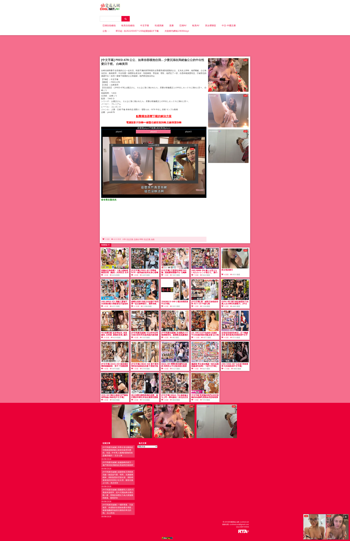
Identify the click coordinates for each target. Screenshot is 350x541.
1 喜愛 (166, 275)
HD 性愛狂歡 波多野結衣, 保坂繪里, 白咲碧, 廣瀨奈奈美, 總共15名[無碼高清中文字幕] (114, 334)
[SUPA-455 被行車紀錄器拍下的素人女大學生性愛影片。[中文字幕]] (235, 299)
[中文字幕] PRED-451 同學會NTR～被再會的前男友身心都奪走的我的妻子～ (144, 271)
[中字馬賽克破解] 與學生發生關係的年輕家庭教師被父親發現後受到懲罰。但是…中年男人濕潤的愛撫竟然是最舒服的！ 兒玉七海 (118, 451)
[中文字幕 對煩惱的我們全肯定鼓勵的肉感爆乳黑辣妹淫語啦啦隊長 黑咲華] (205, 392)
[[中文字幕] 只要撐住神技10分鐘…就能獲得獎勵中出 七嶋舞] (175, 268)
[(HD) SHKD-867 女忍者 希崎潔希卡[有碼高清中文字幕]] (235, 361)
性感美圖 (159, 25)
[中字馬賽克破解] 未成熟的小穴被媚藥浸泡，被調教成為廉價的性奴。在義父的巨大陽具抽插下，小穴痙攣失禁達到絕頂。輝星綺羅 (174, 334)
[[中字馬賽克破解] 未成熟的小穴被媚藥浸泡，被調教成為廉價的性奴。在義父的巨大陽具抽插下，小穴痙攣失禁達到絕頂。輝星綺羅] (175, 330)
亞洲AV (182, 25)
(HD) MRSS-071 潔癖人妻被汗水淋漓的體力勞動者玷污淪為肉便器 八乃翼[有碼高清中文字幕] (114, 302)
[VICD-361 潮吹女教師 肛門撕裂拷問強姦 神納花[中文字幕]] (115, 392)
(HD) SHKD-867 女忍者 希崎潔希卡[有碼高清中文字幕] (234, 365)
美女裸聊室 (210, 25)
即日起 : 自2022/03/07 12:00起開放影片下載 (137, 30)
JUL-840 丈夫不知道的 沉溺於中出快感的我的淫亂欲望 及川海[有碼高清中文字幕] (205, 334)
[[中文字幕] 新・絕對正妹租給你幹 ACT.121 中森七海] (205, 299)
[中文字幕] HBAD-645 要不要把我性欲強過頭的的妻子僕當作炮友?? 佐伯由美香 (144, 365)
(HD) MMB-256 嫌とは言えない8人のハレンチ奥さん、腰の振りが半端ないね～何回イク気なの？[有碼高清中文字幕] (204, 271)
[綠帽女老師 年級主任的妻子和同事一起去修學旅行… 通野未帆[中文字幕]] (145, 299)
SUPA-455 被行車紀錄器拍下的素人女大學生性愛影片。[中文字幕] (234, 302)
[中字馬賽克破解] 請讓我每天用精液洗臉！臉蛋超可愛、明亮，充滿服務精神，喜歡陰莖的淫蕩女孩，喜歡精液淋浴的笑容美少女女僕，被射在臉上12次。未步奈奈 (118, 477)
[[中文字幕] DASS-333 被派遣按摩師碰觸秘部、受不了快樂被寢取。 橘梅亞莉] (115, 361)
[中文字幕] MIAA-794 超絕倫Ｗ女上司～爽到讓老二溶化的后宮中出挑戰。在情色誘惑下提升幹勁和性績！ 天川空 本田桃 (174, 396)
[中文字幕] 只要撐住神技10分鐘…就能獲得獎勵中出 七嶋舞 (173, 271)
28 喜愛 (106, 337)
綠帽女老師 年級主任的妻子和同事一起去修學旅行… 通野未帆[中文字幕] (145, 302)
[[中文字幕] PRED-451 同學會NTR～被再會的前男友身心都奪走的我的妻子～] (145, 268)
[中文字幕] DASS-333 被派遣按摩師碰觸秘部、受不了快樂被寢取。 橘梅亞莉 (114, 365)
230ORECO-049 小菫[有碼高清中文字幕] (174, 302)
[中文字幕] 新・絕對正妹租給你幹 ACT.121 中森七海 (204, 302)
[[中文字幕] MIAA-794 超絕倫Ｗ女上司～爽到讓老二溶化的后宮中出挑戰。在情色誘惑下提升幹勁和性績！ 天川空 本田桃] (175, 392)
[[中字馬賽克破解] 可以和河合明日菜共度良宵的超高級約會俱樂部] (145, 330)
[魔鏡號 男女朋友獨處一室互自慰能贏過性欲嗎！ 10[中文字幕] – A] (205, 361)
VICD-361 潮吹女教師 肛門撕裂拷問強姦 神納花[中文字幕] (114, 396)
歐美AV (195, 25)
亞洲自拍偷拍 (109, 25)
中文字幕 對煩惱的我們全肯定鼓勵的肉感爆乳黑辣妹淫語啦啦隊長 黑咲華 (205, 396)
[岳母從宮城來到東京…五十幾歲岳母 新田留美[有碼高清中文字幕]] (235, 330)
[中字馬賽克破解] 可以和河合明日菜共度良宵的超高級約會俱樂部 (144, 334)
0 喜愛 (166, 337)
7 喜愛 (196, 275)
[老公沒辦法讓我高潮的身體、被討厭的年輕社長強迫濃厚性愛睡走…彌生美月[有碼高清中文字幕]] (145, 392)
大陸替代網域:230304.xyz (176, 30)
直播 (171, 25)
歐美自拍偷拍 (128, 25)
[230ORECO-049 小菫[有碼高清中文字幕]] (175, 299)
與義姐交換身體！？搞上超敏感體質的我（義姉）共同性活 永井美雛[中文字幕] (115, 271)
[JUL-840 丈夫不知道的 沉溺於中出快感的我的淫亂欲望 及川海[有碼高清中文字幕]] (205, 330)
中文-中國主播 (229, 25)
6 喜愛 (166, 306)
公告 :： (106, 30)
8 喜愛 (106, 400)
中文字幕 (144, 25)
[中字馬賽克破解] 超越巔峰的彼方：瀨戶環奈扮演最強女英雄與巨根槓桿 (118, 463)
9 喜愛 (106, 369)
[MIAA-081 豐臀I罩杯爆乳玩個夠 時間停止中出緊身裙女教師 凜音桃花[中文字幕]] (175, 361)
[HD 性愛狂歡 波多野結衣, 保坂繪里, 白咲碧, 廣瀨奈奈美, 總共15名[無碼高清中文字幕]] (115, 330)
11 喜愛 (196, 337)
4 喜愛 (106, 275)
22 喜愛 (136, 306)
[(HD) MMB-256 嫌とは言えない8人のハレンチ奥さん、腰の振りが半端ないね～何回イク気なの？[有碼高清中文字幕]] (205, 268)
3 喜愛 (107, 239)
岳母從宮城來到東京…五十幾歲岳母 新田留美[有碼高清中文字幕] (234, 334)
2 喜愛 (136, 369)
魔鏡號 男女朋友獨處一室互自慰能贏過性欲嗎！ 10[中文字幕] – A (205, 365)
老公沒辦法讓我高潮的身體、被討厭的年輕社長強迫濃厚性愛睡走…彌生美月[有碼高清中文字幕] (144, 396)
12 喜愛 (227, 369)
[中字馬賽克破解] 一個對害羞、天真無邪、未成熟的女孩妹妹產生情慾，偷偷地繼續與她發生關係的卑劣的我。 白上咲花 (118, 508)
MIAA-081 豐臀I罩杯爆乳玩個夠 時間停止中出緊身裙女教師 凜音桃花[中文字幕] (174, 365)
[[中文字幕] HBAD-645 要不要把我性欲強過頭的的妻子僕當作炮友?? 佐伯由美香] (145, 361)
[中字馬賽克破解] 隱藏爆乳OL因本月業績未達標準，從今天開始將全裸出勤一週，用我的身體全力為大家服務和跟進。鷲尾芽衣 (118, 493)
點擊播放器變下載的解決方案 (154, 116)
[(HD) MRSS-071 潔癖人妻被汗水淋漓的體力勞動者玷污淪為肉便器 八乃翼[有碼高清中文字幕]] (115, 299)
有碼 (152, 239)
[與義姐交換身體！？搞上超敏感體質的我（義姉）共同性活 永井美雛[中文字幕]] (115, 268)
